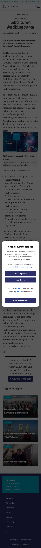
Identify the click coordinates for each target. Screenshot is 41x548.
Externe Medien (25, 291)
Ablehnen (21, 280)
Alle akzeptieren (20, 274)
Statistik (13, 289)
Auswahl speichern (21, 300)
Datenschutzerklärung (23, 267)
